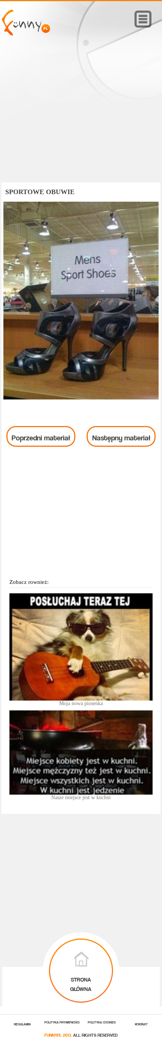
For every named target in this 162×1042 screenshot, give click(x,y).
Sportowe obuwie (40, 192)
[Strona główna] (26, 33)
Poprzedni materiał (41, 436)
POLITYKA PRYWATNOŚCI (61, 1022)
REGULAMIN (22, 1024)
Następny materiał (121, 436)
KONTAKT (141, 1024)
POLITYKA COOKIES (102, 1022)
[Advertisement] (81, 120)
